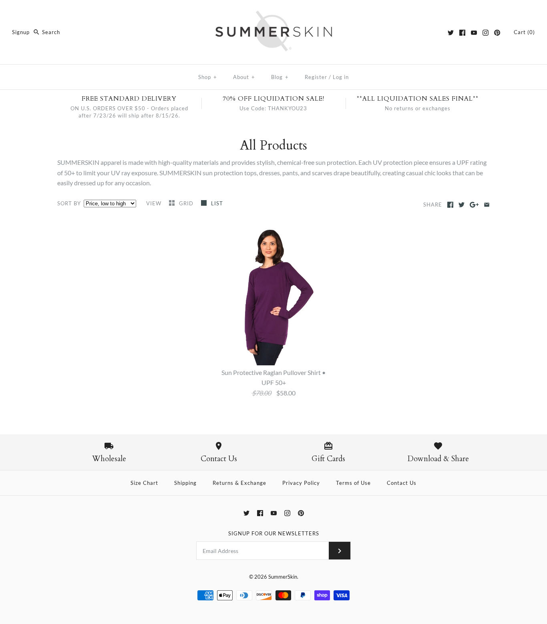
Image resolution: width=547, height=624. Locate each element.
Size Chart (144, 483)
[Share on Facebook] (450, 205)
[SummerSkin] (273, 13)
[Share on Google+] (474, 205)
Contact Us (401, 483)
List (217, 203)
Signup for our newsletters (273, 533)
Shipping (185, 483)
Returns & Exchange (239, 483)
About (244, 77)
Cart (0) (524, 32)
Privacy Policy (301, 483)
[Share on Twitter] (462, 205)
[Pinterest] (497, 33)
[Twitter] (451, 33)
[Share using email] (487, 205)
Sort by (69, 203)
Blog (280, 77)
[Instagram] (486, 33)
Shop (207, 77)
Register (316, 77)
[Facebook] (462, 33)
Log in (341, 77)
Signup (21, 32)
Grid (187, 203)
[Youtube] (474, 33)
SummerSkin (282, 576)
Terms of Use (353, 483)
